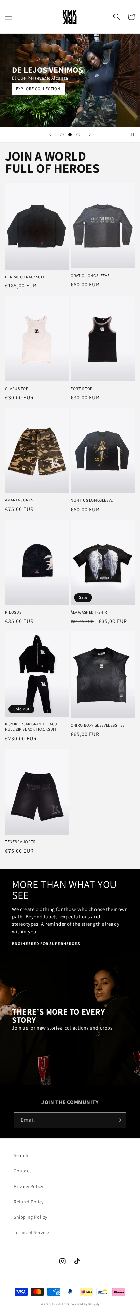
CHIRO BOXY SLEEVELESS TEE (98, 725)
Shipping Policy (30, 1217)
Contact (22, 1171)
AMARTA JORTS (19, 500)
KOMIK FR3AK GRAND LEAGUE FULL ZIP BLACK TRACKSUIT (32, 726)
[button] (8, 16)
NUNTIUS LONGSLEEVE (92, 500)
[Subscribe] (118, 1120)
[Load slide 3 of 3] (78, 135)
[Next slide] (89, 134)
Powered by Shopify (85, 1304)
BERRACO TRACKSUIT (25, 276)
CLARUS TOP (17, 388)
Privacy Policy (28, 1186)
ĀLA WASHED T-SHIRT (90, 612)
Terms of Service (31, 1232)
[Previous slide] (50, 134)
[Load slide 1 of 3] (62, 135)
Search (21, 1155)
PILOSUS (13, 612)
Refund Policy (29, 1202)
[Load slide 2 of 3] (70, 135)
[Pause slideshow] (132, 134)
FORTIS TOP (82, 388)
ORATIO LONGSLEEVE (90, 275)
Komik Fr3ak (61, 1304)
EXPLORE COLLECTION (38, 88)
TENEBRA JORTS (20, 841)
